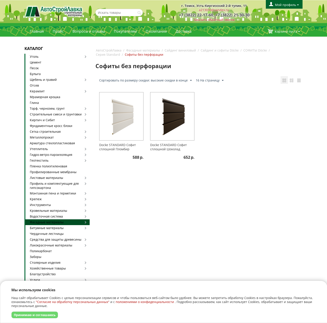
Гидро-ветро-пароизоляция (51, 155)
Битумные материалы (47, 228)
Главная (37, 31)
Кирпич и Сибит (42, 120)
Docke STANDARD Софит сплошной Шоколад (168, 147)
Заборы (35, 257)
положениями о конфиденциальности (145, 302)
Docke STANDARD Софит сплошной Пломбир (117, 147)
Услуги (35, 280)
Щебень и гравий (43, 79)
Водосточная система (46, 216)
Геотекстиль (39, 160)
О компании (156, 31)
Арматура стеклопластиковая (52, 143)
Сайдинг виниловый (180, 50)
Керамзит (37, 91)
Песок (34, 68)
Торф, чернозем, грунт (47, 108)
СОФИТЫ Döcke (255, 50)
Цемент (35, 62)
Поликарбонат (41, 251)
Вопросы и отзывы (89, 31)
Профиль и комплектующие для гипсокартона (54, 185)
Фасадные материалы (47, 222)
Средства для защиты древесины (55, 239)
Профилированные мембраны (53, 172)
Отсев (34, 85)
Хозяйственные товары (48, 268)
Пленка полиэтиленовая (48, 166)
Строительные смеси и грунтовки (56, 114)
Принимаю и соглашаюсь (35, 315)
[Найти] (139, 13)
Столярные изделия (45, 262)
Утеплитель (39, 149)
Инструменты (40, 205)
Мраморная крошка (45, 97)
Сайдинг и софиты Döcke (220, 50)
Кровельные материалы (48, 210)
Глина (34, 103)
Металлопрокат (42, 137)
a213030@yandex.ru (214, 10)
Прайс (58, 31)
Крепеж (36, 199)
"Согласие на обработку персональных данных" (72, 302)
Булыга (35, 74)
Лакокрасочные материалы (51, 245)
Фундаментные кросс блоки (51, 126)
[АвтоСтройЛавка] (53, 11)
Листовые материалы (46, 178)
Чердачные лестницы (47, 234)
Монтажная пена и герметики (53, 193)
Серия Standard (108, 54)
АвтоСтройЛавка (108, 50)
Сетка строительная (45, 131)
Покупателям (125, 31)
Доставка (184, 31)
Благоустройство (43, 274)
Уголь (34, 56)
